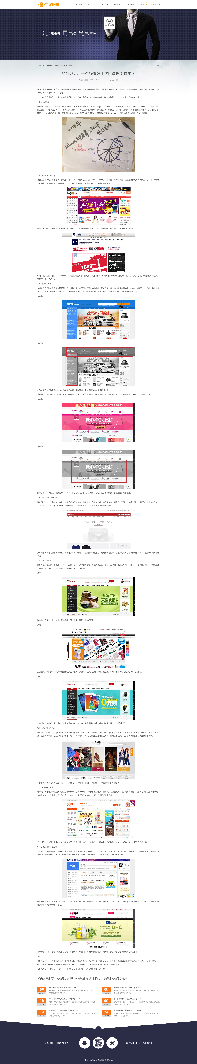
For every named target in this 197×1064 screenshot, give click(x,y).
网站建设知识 (64, 978)
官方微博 (112, 1043)
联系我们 (156, 4)
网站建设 (104, 4)
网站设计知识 (101, 978)
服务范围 (117, 4)
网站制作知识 (83, 978)
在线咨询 (85, 1043)
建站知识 (143, 4)
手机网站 (98, 1043)
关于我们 (91, 4)
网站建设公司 (119, 978)
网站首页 (78, 4)
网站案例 (130, 4)
